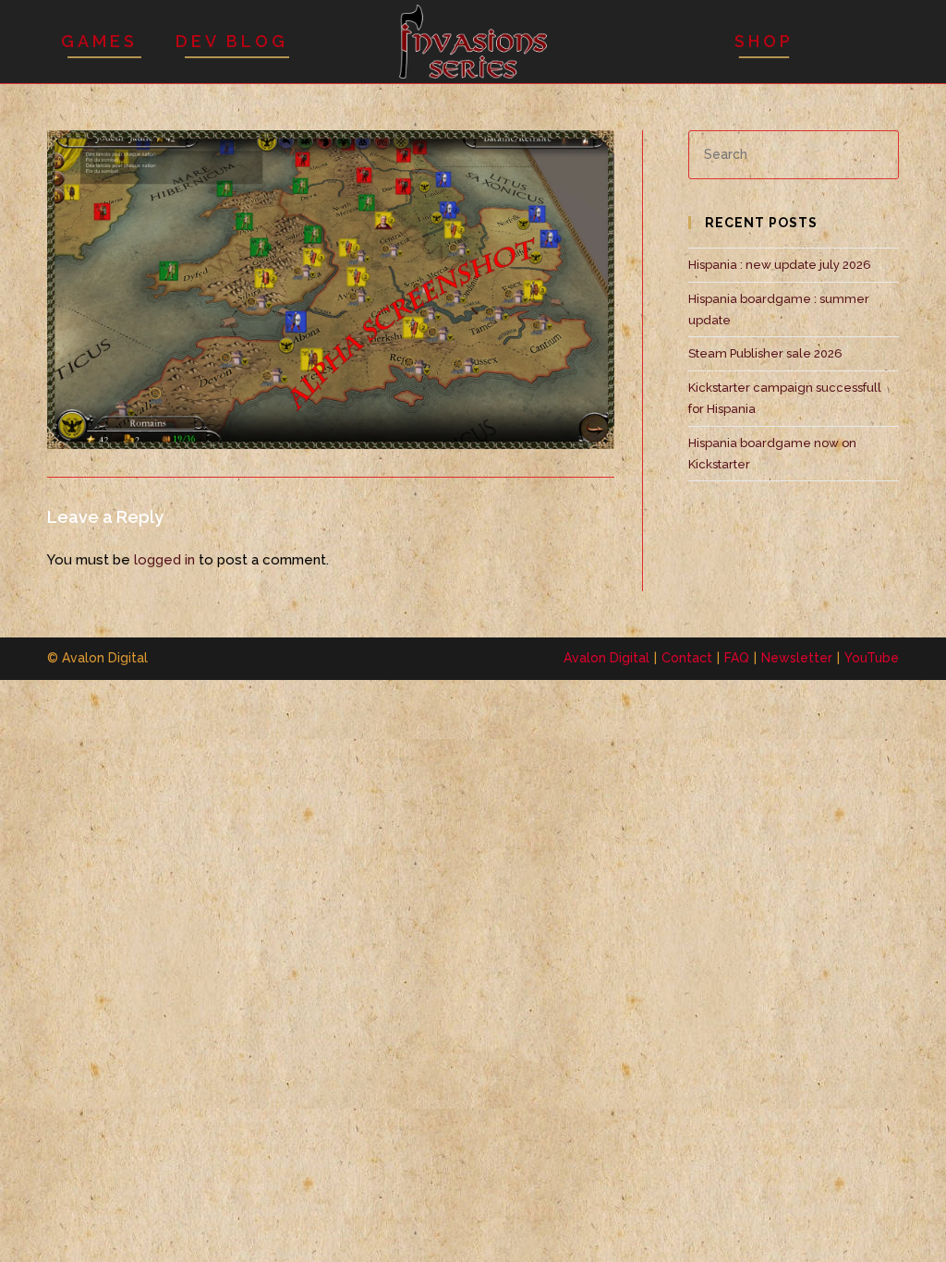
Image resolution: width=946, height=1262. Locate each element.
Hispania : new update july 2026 (779, 265)
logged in (164, 560)
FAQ (736, 657)
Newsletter (796, 657)
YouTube (871, 657)
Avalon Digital (606, 657)
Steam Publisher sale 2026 (765, 353)
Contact (686, 657)
